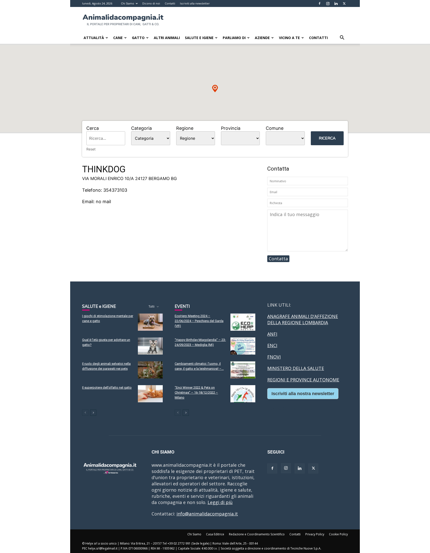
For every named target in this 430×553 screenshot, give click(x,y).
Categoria (141, 128)
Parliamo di (234, 37)
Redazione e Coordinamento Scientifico (257, 534)
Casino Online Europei (291, 408)
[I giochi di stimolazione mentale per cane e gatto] (150, 322)
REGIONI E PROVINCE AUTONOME (303, 380)
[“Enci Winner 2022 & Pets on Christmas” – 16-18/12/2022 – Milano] (242, 393)
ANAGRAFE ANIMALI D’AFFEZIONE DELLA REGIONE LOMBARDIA (302, 319)
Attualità (94, 37)
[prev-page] (85, 413)
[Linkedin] (336, 3)
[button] (342, 38)
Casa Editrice (215, 534)
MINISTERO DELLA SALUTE (295, 368)
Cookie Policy (338, 534)
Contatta (278, 259)
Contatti (170, 3)
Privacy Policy (314, 534)
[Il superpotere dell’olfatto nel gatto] (150, 393)
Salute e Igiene (199, 37)
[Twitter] (344, 3)
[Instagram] (327, 3)
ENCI (272, 345)
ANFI (272, 334)
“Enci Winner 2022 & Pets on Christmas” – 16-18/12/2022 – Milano (196, 392)
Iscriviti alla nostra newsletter (302, 393)
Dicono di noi (151, 3)
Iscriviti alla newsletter (195, 3)
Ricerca (327, 138)
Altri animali (167, 37)
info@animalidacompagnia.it (207, 514)
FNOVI (274, 357)
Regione (184, 128)
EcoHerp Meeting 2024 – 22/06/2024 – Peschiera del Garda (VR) (199, 321)
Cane (118, 37)
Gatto (138, 37)
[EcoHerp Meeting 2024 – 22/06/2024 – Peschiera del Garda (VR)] (242, 322)
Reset (91, 149)
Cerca (92, 128)
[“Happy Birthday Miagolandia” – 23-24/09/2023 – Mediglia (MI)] (242, 346)
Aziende (262, 37)
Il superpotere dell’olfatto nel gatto (107, 387)
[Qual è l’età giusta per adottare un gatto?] (150, 346)
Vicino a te (289, 37)
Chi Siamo (127, 3)
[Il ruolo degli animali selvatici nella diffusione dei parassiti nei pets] (150, 369)
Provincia (230, 128)
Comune (274, 128)
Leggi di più (220, 502)
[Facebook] (319, 3)
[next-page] (93, 413)
